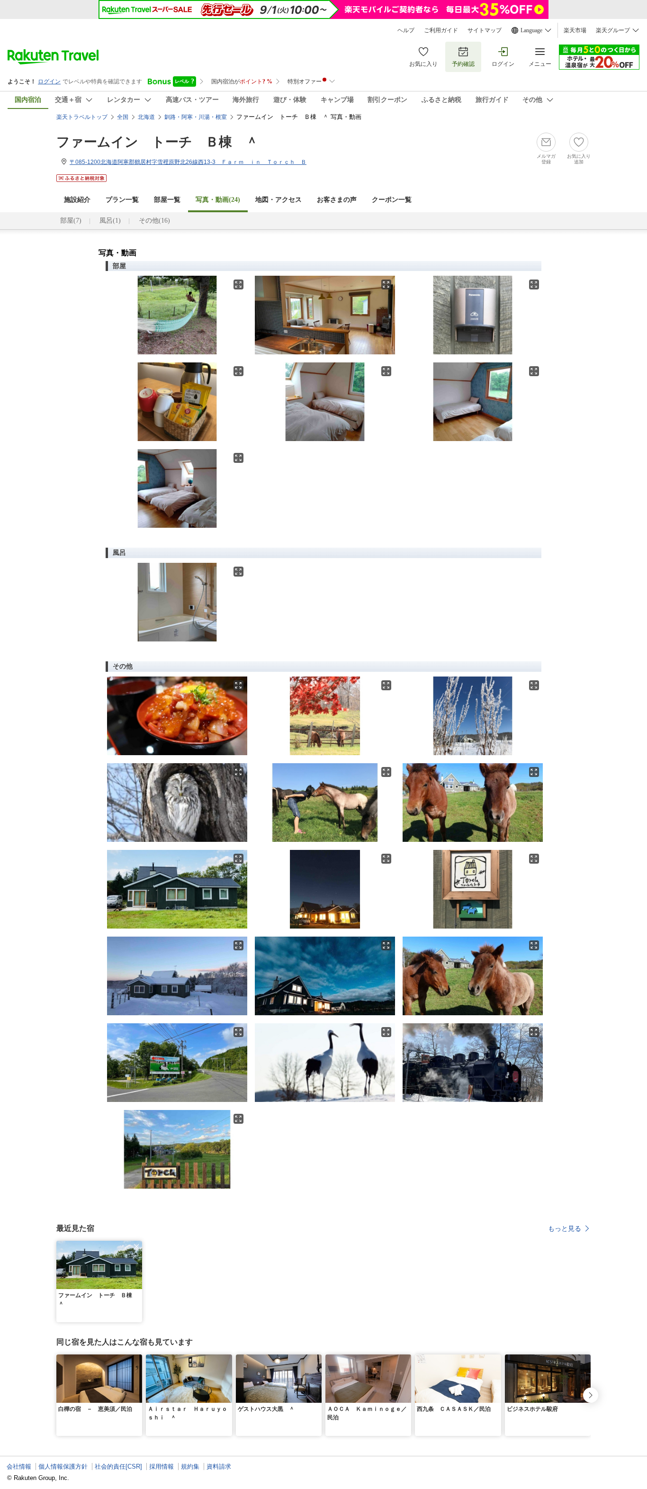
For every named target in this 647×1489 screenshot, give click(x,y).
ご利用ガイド (441, 30)
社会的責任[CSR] (118, 1466)
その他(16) (154, 220)
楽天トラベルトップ (82, 117)
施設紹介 (77, 199)
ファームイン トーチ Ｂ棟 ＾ (157, 142)
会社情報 (19, 1466)
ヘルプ (405, 30)
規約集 (190, 1466)
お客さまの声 (337, 199)
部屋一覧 (167, 199)
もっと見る (564, 1228)
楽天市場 (575, 30)
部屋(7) (70, 220)
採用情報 (161, 1466)
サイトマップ (484, 30)
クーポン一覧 (392, 199)
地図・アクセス (278, 199)
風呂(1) (110, 220)
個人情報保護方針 (63, 1466)
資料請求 (219, 1466)
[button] (136, 1246)
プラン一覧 (122, 199)
